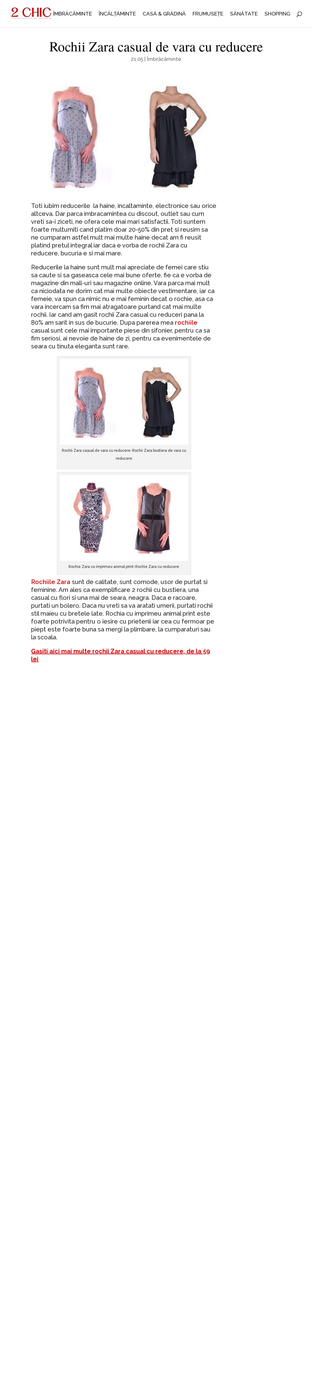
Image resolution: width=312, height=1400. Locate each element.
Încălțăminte (117, 14)
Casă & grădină (164, 14)
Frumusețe (208, 14)
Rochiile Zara (50, 582)
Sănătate (244, 14)
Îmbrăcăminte (72, 14)
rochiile (186, 322)
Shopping (277, 14)
